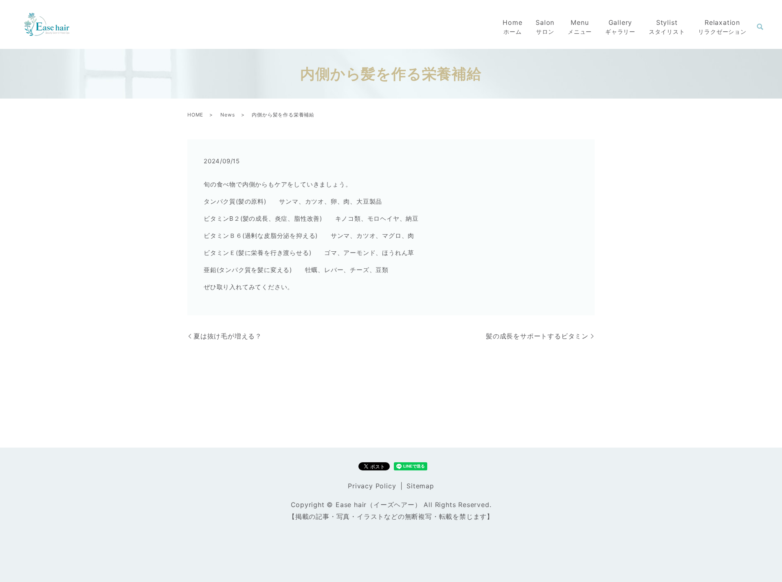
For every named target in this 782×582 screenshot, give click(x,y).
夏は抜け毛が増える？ (227, 336)
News (227, 115)
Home (512, 26)
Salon (545, 26)
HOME (195, 115)
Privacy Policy (372, 486)
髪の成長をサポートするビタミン (537, 336)
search (760, 27)
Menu (580, 26)
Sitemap (420, 486)
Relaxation (722, 26)
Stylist (667, 26)
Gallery (620, 26)
